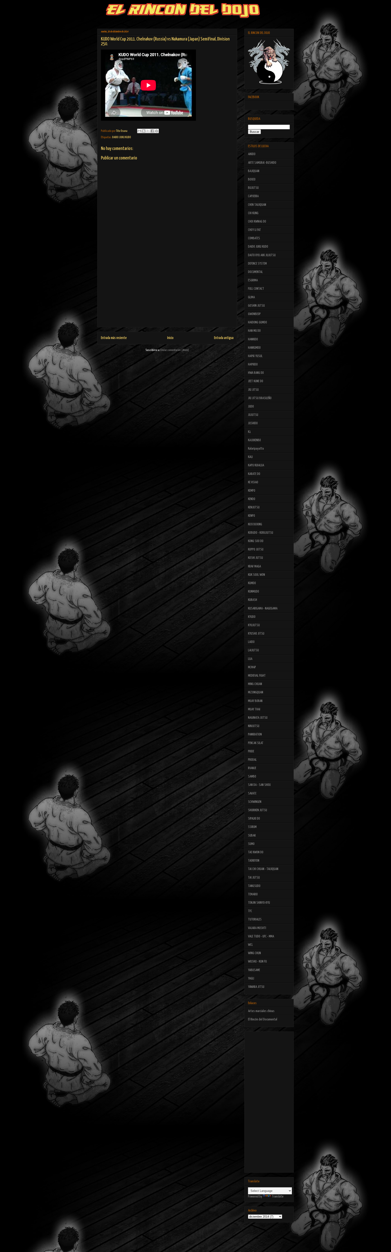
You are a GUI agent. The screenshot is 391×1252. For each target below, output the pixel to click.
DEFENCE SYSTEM (257, 263)
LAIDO (251, 642)
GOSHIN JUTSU (256, 305)
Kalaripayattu (256, 448)
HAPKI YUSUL (255, 356)
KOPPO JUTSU (255, 549)
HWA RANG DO (256, 373)
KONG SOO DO (255, 541)
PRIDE (251, 751)
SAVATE (252, 793)
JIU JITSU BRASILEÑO (260, 398)
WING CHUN (254, 953)
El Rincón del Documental (262, 1019)
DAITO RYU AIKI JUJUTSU (262, 255)
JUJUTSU (253, 415)
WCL (250, 944)
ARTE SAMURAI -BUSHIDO (262, 162)
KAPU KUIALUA (256, 465)
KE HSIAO (253, 482)
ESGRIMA (253, 280)
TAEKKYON (253, 860)
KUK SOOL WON (256, 574)
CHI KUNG (253, 213)
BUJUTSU (253, 188)
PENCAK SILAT (255, 743)
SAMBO (252, 776)
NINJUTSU (253, 726)
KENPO (251, 515)
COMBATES (254, 238)
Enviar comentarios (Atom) (174, 350)
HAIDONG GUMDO (257, 322)
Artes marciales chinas (261, 1011)
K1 (249, 432)
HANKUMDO (254, 347)
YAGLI (251, 978)
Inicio (170, 338)
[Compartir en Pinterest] (156, 131)
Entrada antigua (224, 338)
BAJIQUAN (253, 171)
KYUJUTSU (254, 625)
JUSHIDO (253, 423)
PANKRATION (255, 734)
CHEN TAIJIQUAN (257, 204)
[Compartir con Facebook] (152, 131)
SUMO (251, 844)
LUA (250, 659)
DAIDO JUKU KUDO (121, 137)
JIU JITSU (253, 389)
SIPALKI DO (254, 818)
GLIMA (251, 297)
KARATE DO (254, 474)
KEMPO (251, 490)
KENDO (251, 499)
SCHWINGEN (254, 802)
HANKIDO (253, 339)
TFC (250, 911)
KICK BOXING (255, 524)
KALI (250, 457)
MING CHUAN (255, 684)
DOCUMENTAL (255, 272)
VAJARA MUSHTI (257, 928)
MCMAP (252, 667)
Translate (278, 1196)
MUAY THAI (254, 709)
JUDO (251, 406)
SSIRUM (252, 827)
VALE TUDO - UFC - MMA (261, 936)
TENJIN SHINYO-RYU (259, 902)
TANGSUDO (254, 886)
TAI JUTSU (254, 877)
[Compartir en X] (148, 131)
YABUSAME (254, 970)
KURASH (252, 600)
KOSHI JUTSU (255, 558)
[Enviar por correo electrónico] (139, 131)
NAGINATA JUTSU (257, 717)
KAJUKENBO (254, 440)
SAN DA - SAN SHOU (259, 785)
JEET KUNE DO (255, 381)
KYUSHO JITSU (256, 633)
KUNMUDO (253, 591)
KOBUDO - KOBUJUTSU (260, 532)
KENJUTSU (254, 507)
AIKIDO (251, 154)
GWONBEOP (254, 314)
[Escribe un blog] (143, 131)
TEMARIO (253, 894)
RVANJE (252, 768)
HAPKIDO (253, 364)
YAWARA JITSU (256, 987)
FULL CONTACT (256, 288)
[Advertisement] (167, 295)
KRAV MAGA (254, 566)
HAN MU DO (254, 330)
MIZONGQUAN (255, 692)
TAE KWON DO (255, 852)
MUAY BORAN (255, 701)
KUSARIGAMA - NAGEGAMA (262, 608)
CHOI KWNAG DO (257, 221)
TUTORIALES (255, 919)
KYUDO (251, 617)
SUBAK (252, 835)
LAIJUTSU (253, 650)
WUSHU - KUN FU (257, 961)
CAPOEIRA (253, 196)
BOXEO (251, 179)
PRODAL (252, 759)
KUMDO (252, 583)
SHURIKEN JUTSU (257, 810)
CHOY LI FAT (254, 230)
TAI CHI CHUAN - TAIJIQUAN (263, 869)
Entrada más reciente (114, 338)
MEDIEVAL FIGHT (257, 675)
